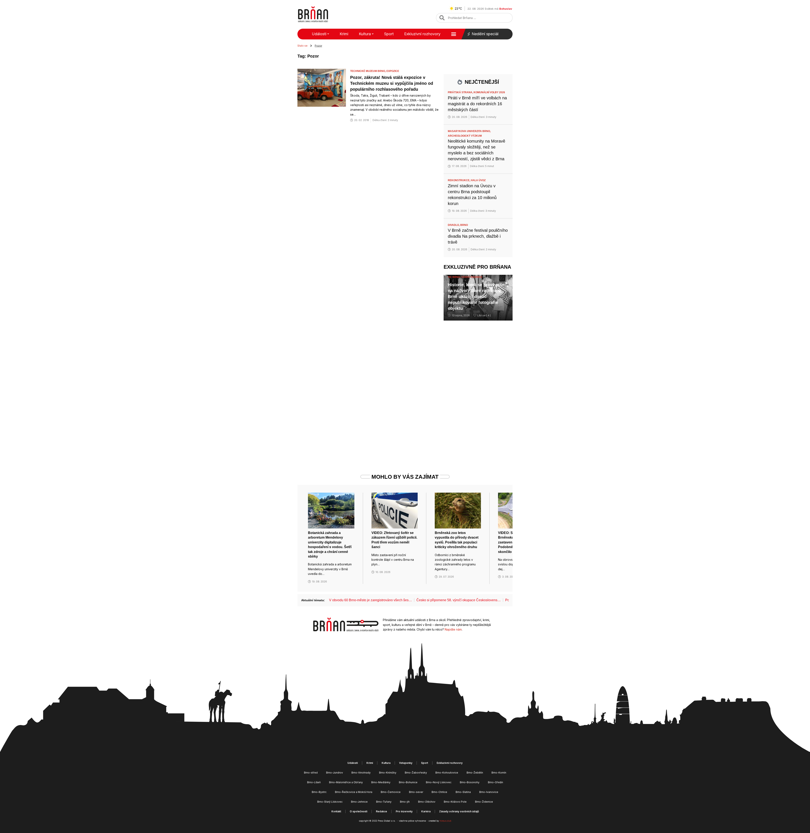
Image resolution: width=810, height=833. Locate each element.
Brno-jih (405, 801)
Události (319, 34)
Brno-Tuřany (384, 801)
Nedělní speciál (485, 34)
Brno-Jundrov (334, 772)
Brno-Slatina (463, 792)
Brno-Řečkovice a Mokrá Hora (353, 792)
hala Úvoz (478, 180)
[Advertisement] (478, 389)
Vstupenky (405, 762)
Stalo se (302, 45)
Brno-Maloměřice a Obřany (346, 782)
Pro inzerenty (404, 811)
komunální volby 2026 (489, 92)
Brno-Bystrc (319, 792)
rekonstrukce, (459, 180)
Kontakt (336, 811)
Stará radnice (471, 277)
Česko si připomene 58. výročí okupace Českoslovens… (458, 600)
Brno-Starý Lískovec (330, 801)
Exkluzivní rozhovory (422, 34)
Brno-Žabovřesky (416, 772)
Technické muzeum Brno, (368, 71)
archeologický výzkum (465, 135)
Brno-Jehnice (359, 801)
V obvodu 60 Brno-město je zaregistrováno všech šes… (370, 600)
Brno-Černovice (391, 792)
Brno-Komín (498, 772)
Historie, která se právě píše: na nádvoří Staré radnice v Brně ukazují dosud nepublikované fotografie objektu (477, 296)
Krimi (344, 34)
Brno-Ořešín (495, 782)
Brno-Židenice (484, 801)
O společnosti (358, 811)
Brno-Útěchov (426, 801)
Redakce (381, 811)
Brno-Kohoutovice (446, 772)
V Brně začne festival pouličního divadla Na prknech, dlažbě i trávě (478, 236)
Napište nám (453, 629)
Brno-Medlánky (380, 782)
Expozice (392, 71)
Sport (389, 34)
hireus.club (445, 821)
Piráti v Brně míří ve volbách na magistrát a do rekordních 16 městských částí (477, 104)
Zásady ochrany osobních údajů (459, 811)
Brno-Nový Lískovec (438, 782)
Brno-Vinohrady (361, 772)
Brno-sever (416, 792)
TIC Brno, (454, 277)
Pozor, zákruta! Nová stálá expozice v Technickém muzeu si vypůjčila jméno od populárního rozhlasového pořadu (391, 83)
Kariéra (426, 811)
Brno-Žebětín (475, 772)
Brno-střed (311, 772)
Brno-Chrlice (439, 792)
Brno (464, 225)
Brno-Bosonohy (469, 782)
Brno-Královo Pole (455, 801)
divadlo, (454, 225)
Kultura (365, 34)
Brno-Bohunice (408, 782)
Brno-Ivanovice (488, 792)
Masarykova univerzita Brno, (469, 131)
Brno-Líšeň (314, 782)
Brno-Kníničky (387, 772)
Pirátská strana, (461, 92)
